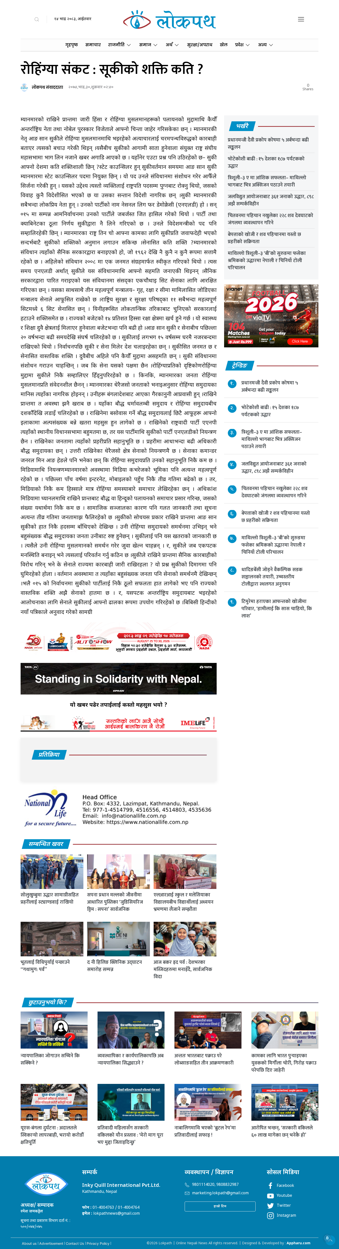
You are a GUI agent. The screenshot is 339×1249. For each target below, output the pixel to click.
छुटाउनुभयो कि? (48, 1003)
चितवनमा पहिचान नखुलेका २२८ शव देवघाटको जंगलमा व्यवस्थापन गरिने (270, 219)
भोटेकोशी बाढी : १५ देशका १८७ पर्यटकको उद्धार (266, 162)
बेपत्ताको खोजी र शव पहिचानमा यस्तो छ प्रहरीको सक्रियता (264, 238)
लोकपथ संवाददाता (47, 87)
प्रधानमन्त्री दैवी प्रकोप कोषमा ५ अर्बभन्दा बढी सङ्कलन (268, 143)
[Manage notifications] (327, 1238)
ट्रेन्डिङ (239, 366)
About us (29, 1243)
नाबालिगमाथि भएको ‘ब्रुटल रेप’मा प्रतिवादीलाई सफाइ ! (205, 1131)
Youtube (284, 1196)
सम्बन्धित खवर (46, 844)
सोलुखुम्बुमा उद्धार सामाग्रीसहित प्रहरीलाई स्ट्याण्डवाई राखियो (50, 898)
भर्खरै (242, 127)
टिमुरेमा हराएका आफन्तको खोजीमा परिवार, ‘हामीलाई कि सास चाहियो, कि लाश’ (276, 609)
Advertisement (51, 1243)
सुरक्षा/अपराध (199, 45)
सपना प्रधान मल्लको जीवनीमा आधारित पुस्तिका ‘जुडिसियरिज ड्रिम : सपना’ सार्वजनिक (115, 902)
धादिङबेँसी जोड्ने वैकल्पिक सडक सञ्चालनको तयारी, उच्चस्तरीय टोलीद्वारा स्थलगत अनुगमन (272, 577)
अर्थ (169, 45)
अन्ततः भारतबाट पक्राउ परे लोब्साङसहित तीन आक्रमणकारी (204, 1059)
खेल (224, 45)
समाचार (93, 45)
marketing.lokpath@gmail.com (220, 1193)
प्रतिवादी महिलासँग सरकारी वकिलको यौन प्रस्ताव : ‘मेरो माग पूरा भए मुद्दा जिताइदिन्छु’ (130, 1135)
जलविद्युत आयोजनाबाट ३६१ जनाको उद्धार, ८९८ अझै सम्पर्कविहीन (271, 200)
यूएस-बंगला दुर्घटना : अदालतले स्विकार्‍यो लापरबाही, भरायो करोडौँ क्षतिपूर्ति (52, 1135)
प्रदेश (239, 45)
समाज (145, 45)
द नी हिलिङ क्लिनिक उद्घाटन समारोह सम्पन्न (114, 966)
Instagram (286, 1215)
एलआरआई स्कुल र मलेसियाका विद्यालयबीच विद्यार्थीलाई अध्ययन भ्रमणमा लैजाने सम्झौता (183, 902)
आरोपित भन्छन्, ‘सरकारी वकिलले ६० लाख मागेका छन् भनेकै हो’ (282, 1131)
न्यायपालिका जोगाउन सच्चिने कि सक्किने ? (50, 1059)
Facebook (285, 1186)
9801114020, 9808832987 (215, 1185)
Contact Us (75, 1243)
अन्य (262, 45)
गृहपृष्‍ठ (71, 45)
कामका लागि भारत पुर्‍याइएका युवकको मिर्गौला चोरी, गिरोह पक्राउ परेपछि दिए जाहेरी (283, 1063)
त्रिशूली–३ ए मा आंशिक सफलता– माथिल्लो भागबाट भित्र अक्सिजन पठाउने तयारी (267, 181)
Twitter (284, 1205)
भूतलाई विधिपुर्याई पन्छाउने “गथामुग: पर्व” (45, 966)
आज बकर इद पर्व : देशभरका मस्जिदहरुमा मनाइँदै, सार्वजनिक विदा (183, 969)
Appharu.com (298, 1243)
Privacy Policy (98, 1243)
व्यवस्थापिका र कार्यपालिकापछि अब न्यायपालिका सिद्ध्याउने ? (131, 1059)
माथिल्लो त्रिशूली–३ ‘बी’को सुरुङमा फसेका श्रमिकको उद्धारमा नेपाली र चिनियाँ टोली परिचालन (267, 260)
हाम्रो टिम (220, 1206)
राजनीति (116, 45)
